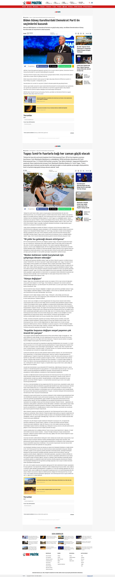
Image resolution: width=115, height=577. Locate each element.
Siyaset (43, 6)
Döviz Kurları (48, 562)
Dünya (71, 6)
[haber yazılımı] (90, 575)
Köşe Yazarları (48, 555)
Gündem (36, 6)
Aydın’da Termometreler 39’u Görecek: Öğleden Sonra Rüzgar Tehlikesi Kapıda (87, 76)
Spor (55, 6)
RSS (24, 575)
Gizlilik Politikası (72, 557)
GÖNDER (72, 133)
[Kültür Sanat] (84, 40)
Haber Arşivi (71, 560)
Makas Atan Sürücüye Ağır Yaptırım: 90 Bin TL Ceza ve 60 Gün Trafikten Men (87, 82)
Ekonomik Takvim (49, 567)
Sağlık (65, 6)
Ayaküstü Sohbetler (61, 564)
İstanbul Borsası (49, 560)
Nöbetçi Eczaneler (49, 569)
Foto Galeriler (48, 557)
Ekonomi (49, 6)
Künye (70, 555)
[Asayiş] (84, 59)
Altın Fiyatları (48, 564)
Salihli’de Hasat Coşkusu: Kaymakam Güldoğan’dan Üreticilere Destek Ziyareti (87, 213)
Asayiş (30, 6)
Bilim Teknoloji (78, 6)
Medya (59, 555)
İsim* (25, 117)
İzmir (25, 6)
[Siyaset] (84, 177)
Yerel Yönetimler (88, 6)
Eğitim (60, 6)
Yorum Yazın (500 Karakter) (29, 122)
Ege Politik (26, 17)
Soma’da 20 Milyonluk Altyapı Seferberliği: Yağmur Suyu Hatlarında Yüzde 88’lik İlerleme (87, 219)
